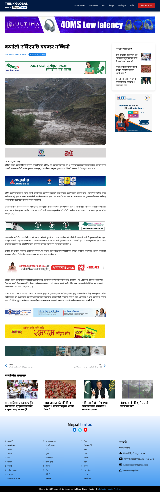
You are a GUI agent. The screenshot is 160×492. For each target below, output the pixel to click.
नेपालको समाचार (79, 5)
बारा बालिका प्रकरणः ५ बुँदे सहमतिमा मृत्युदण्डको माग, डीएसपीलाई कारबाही (127, 58)
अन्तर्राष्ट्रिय (122, 5)
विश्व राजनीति (93, 5)
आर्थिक (131, 5)
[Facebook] (74, 430)
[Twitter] (80, 430)
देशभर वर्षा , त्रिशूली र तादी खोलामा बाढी (134, 404)
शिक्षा (103, 5)
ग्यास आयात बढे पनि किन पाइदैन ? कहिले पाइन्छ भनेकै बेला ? (126, 70)
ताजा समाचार (9, 54)
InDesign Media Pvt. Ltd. (110, 489)
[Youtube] (85, 430)
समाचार (18, 54)
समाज (24, 54)
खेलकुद (111, 5)
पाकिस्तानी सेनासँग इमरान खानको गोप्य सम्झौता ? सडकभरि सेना (126, 81)
